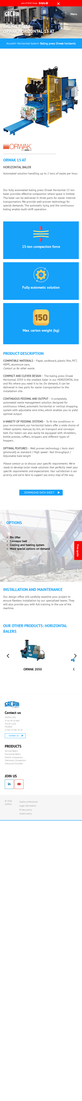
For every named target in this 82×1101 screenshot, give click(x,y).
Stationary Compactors (15, 760)
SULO (17, 704)
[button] (75, 667)
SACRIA (17, 14)
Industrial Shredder (14, 763)
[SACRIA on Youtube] (19, 784)
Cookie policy (25, 813)
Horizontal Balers (13, 754)
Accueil (10, 43)
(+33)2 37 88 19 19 (13, 730)
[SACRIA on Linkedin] (9, 784)
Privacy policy (25, 809)
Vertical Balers (11, 751)
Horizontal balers (27, 43)
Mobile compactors (14, 757)
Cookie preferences (28, 801)
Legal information (27, 805)
